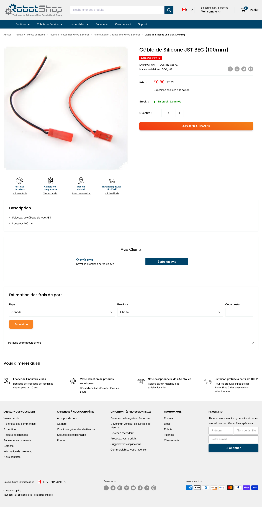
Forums (168, 418)
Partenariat (102, 24)
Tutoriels (169, 434)
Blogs (167, 423)
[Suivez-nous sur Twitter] (113, 487)
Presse (61, 440)
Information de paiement (18, 451)
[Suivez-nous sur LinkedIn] (146, 487)
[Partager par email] (250, 68)
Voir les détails (20, 193)
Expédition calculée (165, 89)
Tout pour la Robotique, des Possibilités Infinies (28, 494)
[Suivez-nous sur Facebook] (106, 487)
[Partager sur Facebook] (230, 68)
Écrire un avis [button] (167, 261)
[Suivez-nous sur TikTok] (140, 487)
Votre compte (11, 418)
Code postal (232, 304)
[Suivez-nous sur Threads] (153, 487)
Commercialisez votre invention (129, 449)
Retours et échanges (16, 434)
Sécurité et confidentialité (71, 434)
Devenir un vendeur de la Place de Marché (130, 425)
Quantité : (145, 112)
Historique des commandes (20, 423)
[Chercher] (169, 10)
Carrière (61, 423)
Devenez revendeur (122, 432)
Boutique (21, 24)
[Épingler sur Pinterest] (237, 68)
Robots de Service (48, 24)
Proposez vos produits (124, 438)
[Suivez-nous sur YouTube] (133, 487)
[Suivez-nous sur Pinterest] (126, 487)
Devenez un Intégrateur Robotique (130, 418)
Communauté (123, 24)
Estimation (21, 324)
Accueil (7, 34)
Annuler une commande (17, 440)
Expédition (10, 429)
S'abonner (234, 447)
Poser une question (81, 193)
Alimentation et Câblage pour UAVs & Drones (117, 34)
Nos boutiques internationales (19, 482)
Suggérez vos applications (126, 444)
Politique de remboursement (24, 342)
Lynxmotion (147, 64)
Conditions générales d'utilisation (76, 429)
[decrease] (157, 113)
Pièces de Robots (36, 34)
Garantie (9, 445)
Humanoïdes (77, 24)
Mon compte (209, 11)
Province (122, 304)
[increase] (179, 113)
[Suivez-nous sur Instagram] (119, 487)
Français (57, 482)
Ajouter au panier (196, 126)
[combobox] (117, 10)
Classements (171, 440)
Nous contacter (12, 456)
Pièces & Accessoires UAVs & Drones (69, 34)
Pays (12, 304)
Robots (19, 34)
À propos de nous (67, 418)
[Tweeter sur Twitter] (243, 68)
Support (142, 24)
